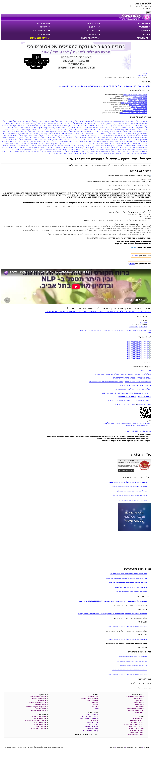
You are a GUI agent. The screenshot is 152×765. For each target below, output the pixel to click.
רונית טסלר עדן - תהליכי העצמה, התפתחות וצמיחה (133, 656)
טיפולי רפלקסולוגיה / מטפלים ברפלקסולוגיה (44, 121)
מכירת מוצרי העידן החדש (82, 151)
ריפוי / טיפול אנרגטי (21, 147)
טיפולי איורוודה (102, 127)
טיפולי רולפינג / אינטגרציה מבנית (97, 131)
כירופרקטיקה (90, 143)
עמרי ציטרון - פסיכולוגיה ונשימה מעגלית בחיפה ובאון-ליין (132, 591)
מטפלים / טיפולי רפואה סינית (69, 121)
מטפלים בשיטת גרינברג (35, 145)
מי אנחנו (146, 747)
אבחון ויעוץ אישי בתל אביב (129, 385)
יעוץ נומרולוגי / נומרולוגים (52, 135)
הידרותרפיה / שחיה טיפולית (137, 101)
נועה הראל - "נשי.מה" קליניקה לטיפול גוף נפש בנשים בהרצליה (130, 495)
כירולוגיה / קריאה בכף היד (21, 141)
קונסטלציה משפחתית (86, 153)
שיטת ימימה (125, 125)
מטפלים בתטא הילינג (123, 147)
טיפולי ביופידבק (55, 131)
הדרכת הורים (95, 151)
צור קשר (112, 747)
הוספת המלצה (123, 330)
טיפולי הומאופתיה (24, 121)
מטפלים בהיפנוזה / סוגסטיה (118, 131)
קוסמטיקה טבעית (74, 143)
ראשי (149, 86)
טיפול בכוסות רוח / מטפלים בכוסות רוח (15, 151)
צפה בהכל (147, 332)
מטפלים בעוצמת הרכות (121, 139)
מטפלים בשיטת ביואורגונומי (106, 147)
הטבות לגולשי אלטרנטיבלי (37, 151)
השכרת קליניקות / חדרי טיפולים (91, 135)
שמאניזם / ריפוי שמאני (123, 145)
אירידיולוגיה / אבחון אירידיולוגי (78, 125)
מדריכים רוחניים (60, 147)
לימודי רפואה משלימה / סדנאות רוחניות (138, 382)
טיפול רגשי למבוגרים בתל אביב (125, 404)
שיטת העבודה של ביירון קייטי (118, 153)
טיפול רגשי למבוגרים (100, 153)
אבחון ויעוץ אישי (94, 129)
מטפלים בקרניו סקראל (60, 141)
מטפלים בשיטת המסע (46, 149)
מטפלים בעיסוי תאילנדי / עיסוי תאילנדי (60, 139)
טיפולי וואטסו (132, 131)
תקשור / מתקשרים (86, 137)
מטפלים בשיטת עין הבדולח (137, 153)
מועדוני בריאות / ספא (75, 145)
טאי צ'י (40, 127)
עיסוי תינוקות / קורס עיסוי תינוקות (84, 139)
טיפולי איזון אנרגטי (26, 131)
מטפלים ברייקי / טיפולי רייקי (70, 135)
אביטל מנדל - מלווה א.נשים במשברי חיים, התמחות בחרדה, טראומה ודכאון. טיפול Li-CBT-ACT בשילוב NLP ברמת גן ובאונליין (112, 601)
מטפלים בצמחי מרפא (55, 137)
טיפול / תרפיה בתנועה (65, 129)
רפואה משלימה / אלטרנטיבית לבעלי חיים (24, 143)
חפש (148, 12)
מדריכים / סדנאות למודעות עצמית (130, 137)
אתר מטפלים (21, 747)
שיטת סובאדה (53, 153)
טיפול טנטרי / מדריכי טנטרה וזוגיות (135, 95)
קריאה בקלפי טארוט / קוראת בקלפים (134, 103)
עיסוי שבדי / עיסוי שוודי (105, 139)
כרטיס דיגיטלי (133, 327)
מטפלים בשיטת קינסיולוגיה (106, 141)
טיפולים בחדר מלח (51, 129)
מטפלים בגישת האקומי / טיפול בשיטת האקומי (116, 151)
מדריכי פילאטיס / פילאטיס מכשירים (55, 145)
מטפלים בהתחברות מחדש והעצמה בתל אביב (117, 393)
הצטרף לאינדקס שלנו (72, 86)
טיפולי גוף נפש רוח (67, 131)
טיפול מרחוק (118, 121)
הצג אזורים (110, 86)
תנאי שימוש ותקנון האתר (134, 747)
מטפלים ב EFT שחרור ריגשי (122, 133)
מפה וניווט (143, 323)
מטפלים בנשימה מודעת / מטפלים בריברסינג (53, 143)
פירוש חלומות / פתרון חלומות (109, 149)
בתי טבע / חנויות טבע (20, 129)
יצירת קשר (83, 86)
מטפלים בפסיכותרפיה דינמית (33, 135)
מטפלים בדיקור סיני (46, 125)
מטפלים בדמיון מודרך (104, 123)
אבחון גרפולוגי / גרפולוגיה (74, 127)
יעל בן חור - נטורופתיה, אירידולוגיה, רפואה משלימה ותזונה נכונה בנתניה (128, 582)
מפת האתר (61, 86)
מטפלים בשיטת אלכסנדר (133, 129)
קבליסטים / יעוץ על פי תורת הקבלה (27, 123)
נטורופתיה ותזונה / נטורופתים (49, 123)
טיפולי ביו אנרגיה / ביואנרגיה (102, 133)
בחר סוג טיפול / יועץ (140, 86)
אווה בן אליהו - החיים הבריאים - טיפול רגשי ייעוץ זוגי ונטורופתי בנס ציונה (127, 482)
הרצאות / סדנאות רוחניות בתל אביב (120, 401)
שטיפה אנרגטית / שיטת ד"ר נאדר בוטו (133, 113)
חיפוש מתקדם (102, 86)
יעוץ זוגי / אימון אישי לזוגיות (117, 127)
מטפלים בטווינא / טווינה (135, 127)
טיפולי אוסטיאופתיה (90, 127)
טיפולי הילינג (48, 127)
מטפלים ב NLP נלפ (140, 97)
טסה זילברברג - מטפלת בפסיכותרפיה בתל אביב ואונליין (132, 491)
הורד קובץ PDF (94, 330)
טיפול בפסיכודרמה (90, 141)
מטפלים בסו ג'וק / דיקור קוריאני (41, 141)
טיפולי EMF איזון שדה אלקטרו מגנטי (56, 133)
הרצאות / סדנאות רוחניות (138, 139)
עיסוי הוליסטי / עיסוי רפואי (138, 105)
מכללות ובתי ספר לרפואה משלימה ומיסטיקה (81, 147)
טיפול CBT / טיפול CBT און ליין (103, 121)
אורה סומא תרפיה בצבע (11, 131)
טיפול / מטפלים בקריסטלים (90, 149)
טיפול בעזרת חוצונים (129, 135)
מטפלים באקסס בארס (30, 149)
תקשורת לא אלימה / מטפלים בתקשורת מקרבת (99, 145)
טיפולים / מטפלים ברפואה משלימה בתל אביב (110, 374)
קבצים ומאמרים (134, 330)
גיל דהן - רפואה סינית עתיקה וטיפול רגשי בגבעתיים (133, 665)
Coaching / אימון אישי (139, 107)
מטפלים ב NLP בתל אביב (127, 397)
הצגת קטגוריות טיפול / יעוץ (124, 86)
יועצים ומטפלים (146, 370)
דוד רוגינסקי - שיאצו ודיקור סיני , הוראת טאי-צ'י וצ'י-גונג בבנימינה (129, 486)
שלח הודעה (143, 327)
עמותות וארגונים (52, 151)
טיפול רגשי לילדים (86, 121)
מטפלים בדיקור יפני (58, 127)
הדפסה (115, 330)
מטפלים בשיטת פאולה (75, 141)
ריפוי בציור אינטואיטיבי (123, 143)
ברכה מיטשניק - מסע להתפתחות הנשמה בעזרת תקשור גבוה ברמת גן (128, 574)
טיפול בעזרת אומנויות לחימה (112, 135)
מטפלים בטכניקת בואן (81, 129)
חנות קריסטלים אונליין (9, 747)
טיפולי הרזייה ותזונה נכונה (30, 125)
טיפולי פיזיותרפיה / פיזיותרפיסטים (35, 139)
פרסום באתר (92, 86)
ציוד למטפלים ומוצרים (65, 151)
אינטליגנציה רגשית (80, 131)
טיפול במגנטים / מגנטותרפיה (33, 133)
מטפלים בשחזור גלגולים (127, 149)
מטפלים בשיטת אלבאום (71, 137)
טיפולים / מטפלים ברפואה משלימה (135, 111)
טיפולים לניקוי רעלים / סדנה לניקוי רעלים (15, 137)
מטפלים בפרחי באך (140, 109)
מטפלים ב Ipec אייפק (139, 133)
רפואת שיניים (48, 747)
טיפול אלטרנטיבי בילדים (112, 125)
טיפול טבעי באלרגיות (96, 125)
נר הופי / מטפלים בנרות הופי (104, 143)
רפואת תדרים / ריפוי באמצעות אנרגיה (41, 147)
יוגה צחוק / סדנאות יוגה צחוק (28, 127)
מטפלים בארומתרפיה (60, 125)
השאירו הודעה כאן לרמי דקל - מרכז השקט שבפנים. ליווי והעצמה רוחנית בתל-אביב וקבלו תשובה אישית (98, 311)
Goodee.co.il (38, 747)
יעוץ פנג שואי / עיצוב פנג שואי (125, 141)
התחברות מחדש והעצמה (41, 131)
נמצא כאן (134, 248)
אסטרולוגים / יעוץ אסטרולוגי (69, 123)
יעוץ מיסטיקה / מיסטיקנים (88, 123)
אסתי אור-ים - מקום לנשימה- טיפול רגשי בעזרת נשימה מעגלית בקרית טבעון (126, 578)
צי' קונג (83, 143)
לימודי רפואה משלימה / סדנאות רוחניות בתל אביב (106, 382)
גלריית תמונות (146, 330)
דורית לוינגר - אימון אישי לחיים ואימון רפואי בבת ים (133, 500)
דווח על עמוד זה (82, 330)
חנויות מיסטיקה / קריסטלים (137, 99)
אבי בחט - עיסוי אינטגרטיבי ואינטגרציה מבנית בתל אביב (132, 661)
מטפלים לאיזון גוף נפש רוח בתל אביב (124, 389)
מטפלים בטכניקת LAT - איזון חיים (81, 133)
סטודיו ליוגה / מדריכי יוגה (36, 129)
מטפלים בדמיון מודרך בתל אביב (124, 378)
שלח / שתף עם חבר (106, 330)
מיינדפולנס (18, 149)
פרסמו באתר (121, 747)
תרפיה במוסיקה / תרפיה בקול (17, 145)
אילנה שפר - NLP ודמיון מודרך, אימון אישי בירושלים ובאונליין (130, 587)
